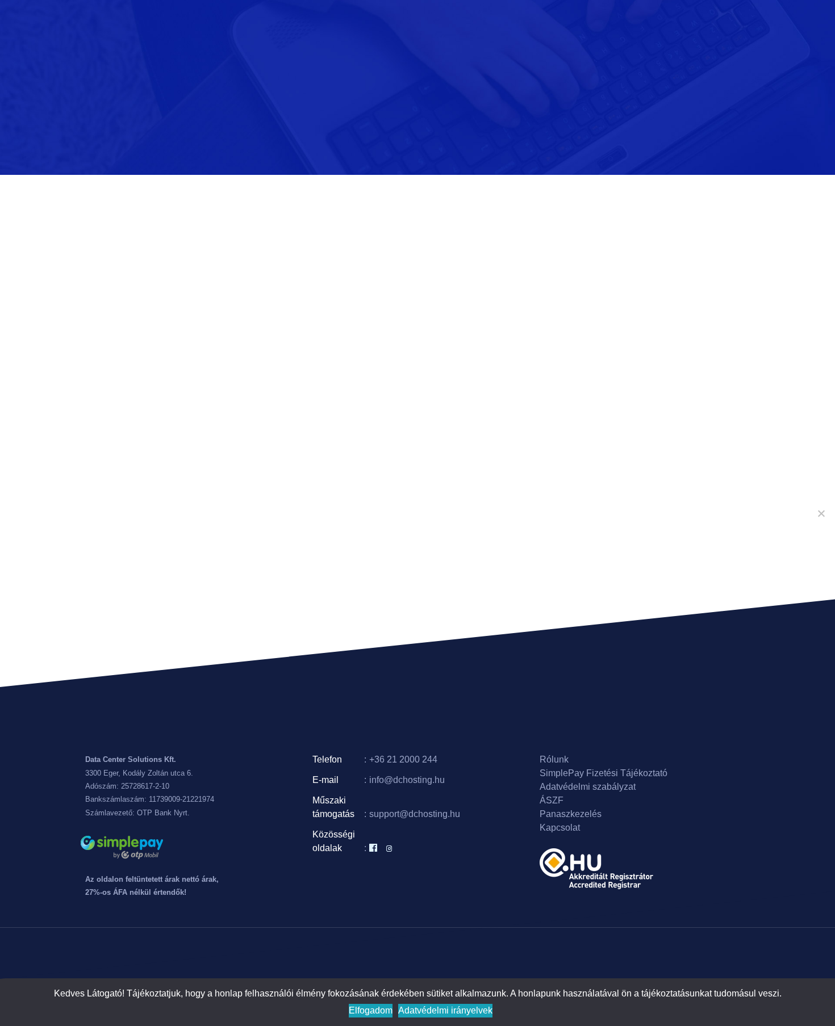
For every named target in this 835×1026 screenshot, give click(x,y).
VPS (423, 22)
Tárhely (386, 22)
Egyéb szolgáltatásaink (480, 22)
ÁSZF (551, 800)
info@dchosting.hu (407, 780)
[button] (404, 22)
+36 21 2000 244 (403, 759)
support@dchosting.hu (414, 814)
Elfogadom (371, 1010)
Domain (352, 22)
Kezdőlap (315, 22)
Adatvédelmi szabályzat (588, 787)
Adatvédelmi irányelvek (445, 1010)
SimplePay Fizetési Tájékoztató (603, 773)
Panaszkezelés (571, 814)
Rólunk (573, 22)
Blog (545, 22)
